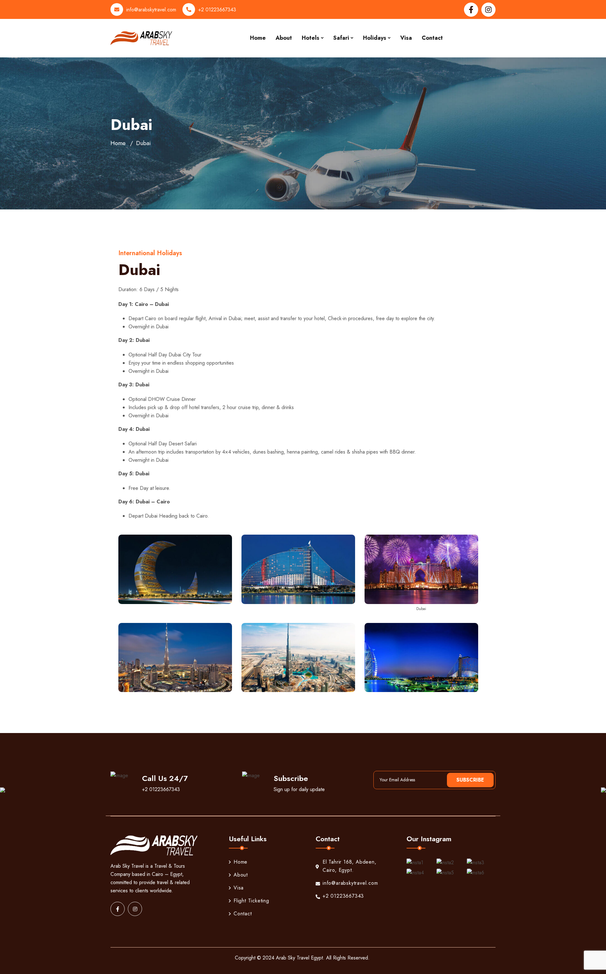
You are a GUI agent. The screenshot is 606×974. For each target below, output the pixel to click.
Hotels (310, 38)
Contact (432, 38)
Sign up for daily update (299, 789)
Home (258, 38)
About (284, 38)
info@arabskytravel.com (151, 9)
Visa (406, 38)
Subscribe (470, 779)
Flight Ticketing (251, 900)
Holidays (374, 38)
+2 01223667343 (217, 9)
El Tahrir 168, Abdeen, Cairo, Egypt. (350, 866)
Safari (341, 38)
